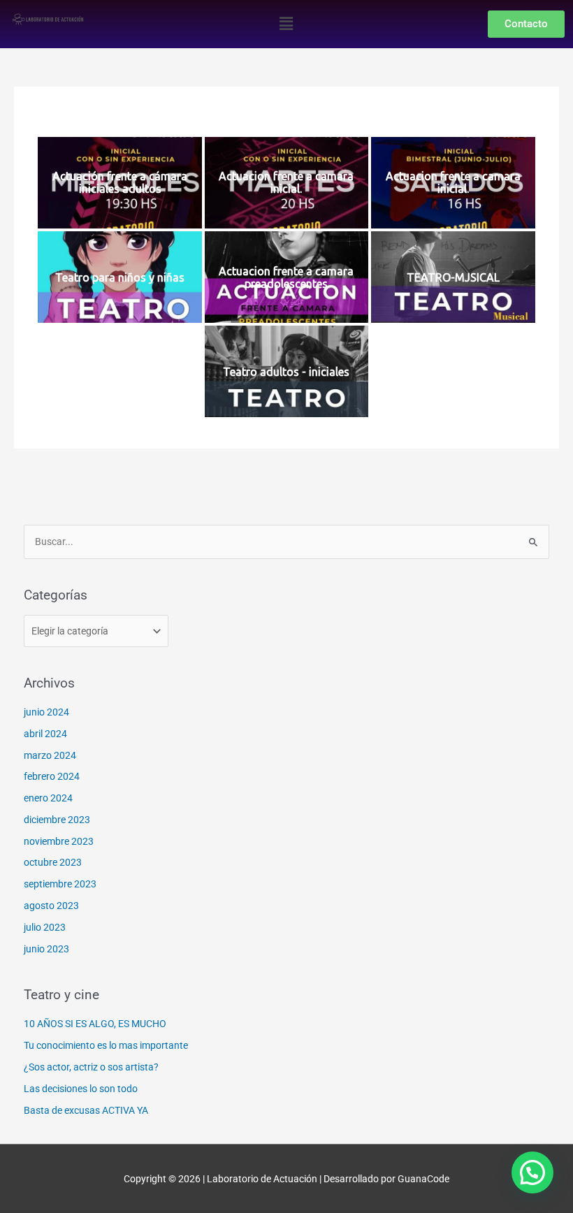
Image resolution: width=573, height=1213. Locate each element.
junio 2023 (46, 948)
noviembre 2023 (59, 841)
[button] (286, 23)
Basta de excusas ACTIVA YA (86, 1110)
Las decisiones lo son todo (81, 1088)
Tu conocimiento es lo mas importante (106, 1045)
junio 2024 (46, 712)
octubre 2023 (53, 862)
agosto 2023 (51, 905)
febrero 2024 (52, 776)
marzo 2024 (50, 755)
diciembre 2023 (57, 819)
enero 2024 (48, 798)
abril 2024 (45, 733)
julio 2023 (45, 927)
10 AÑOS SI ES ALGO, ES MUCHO (95, 1023)
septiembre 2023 (60, 883)
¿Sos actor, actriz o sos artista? (91, 1067)
